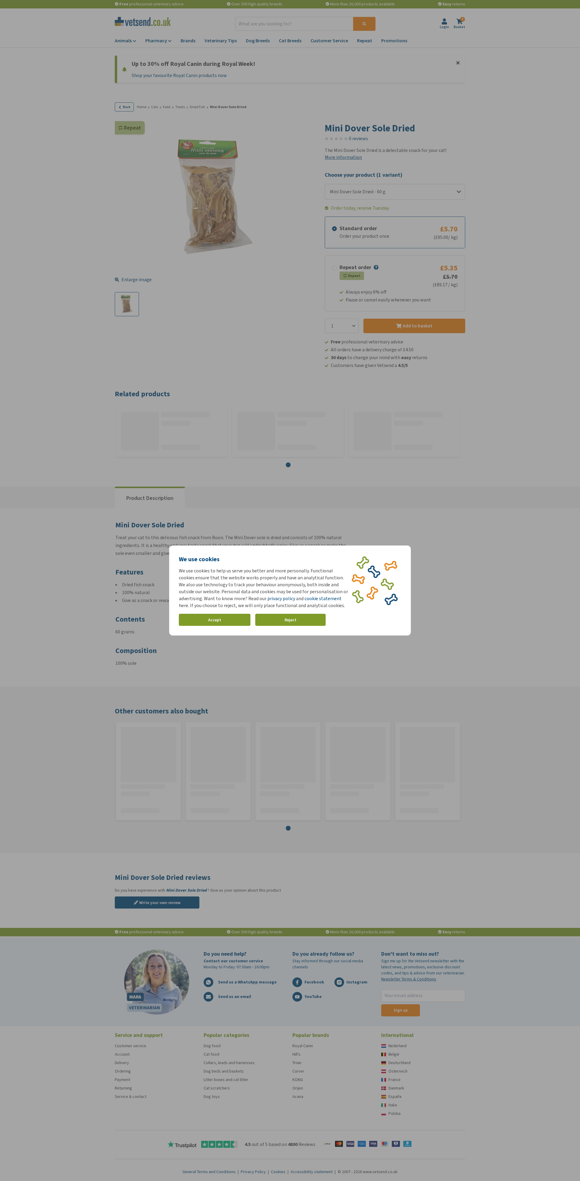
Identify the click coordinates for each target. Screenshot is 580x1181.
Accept (214, 620)
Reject (290, 620)
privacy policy (281, 598)
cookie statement (323, 598)
